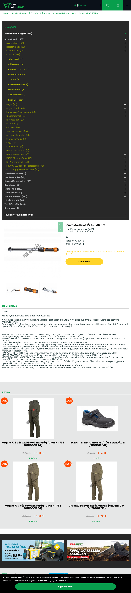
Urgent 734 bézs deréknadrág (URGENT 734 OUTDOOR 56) (97, 507)
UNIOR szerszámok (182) (18, 154)
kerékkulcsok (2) (15, 100)
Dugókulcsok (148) (15, 108)
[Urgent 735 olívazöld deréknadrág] (33, 419)
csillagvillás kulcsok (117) (18, 69)
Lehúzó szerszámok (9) (17, 151)
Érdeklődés (84, 262)
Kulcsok (47, 13)
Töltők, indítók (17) (14, 200)
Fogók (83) (11, 104)
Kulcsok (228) (13, 55)
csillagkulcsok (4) (16, 64)
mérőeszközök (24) (15, 120)
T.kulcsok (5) (13, 79)
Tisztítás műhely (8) (15, 204)
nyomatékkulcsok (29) (18, 85)
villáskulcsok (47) (15, 59)
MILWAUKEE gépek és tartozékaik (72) (25, 166)
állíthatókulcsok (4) (16, 95)
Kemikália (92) (12, 185)
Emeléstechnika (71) (15, 174)
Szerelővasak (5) (14, 147)
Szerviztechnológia (20, 13)
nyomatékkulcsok (61, 13)
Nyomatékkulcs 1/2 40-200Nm (85, 13)
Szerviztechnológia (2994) (18, 33)
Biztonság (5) (11, 208)
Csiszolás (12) (13, 128)
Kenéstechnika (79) (14, 177)
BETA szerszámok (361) (17, 162)
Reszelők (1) (12, 124)
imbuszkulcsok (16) (16, 74)
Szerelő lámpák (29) (16, 139)
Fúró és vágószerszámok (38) (21, 112)
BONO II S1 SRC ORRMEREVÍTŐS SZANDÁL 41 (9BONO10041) (97, 444)
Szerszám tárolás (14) (17, 131)
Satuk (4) (11, 143)
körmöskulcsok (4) (16, 90)
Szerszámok (36, 13)
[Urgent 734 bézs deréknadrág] (33, 482)
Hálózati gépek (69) (16, 47)
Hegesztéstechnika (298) (17, 181)
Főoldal (6, 13)
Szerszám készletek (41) (18, 135)
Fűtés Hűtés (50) (13, 193)
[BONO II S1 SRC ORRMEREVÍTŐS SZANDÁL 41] (97, 419)
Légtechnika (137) (13, 189)
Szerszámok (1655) (14, 39)
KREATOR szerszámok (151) (19, 158)
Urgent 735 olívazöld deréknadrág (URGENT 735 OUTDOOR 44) (33, 444)
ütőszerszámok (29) (16, 116)
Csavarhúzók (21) (15, 51)
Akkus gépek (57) (15, 43)
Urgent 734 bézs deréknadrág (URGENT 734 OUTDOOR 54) (33, 507)
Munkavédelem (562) (15, 197)
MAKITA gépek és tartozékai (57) (22, 170)
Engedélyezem (65, 587)
